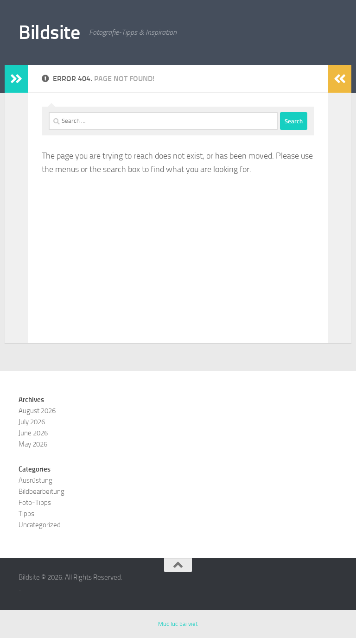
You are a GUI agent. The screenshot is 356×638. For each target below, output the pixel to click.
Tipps (26, 514)
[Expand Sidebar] (16, 79)
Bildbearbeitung (41, 491)
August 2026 (37, 411)
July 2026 (32, 422)
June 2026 (33, 433)
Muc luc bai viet (178, 623)
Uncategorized (40, 525)
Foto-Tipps (35, 502)
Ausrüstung (35, 480)
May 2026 (33, 444)
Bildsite (49, 32)
